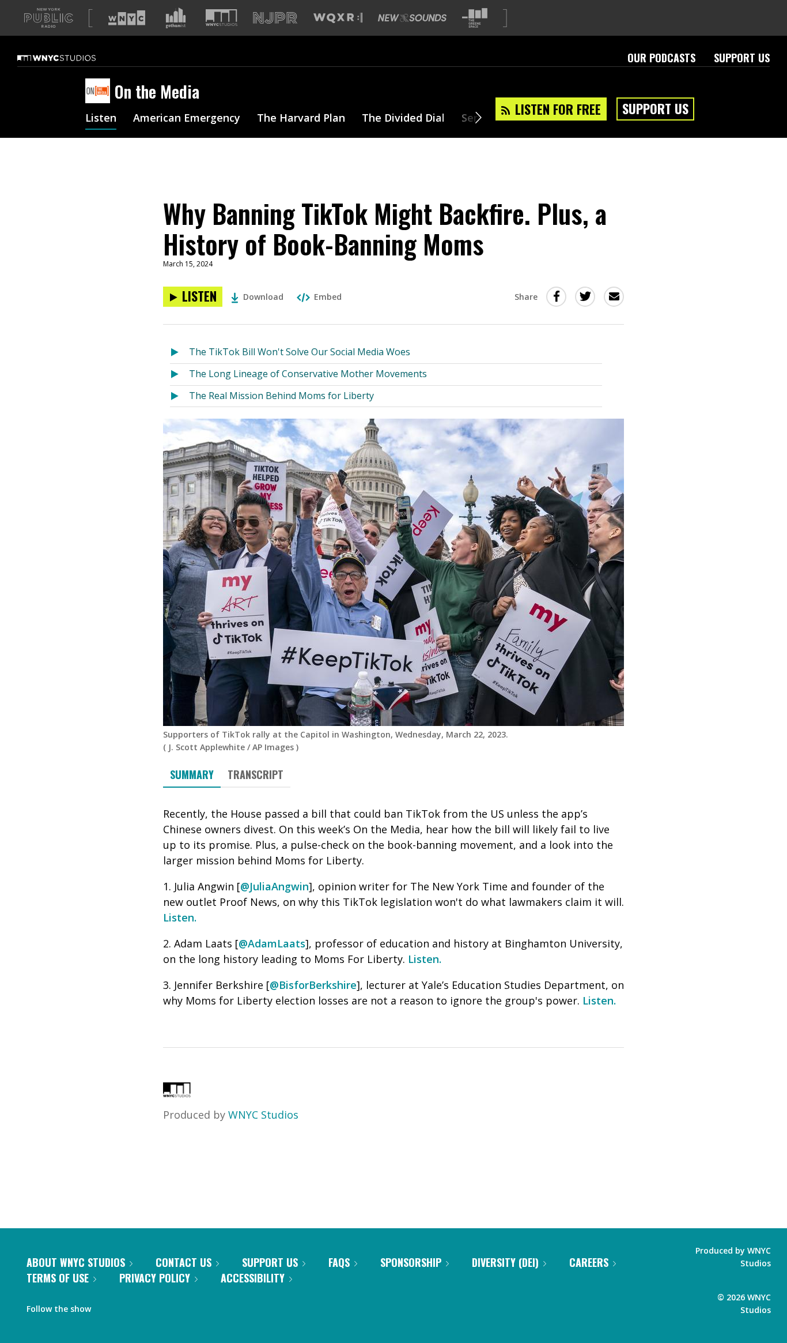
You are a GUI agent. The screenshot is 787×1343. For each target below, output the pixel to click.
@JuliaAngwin (274, 886)
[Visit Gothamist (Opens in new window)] (175, 17)
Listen (100, 119)
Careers (588, 1262)
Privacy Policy (154, 1277)
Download (263, 296)
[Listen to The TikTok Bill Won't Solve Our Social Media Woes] (179, 352)
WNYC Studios (263, 1115)
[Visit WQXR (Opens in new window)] (337, 18)
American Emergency (186, 119)
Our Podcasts (661, 57)
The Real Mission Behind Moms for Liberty (281, 395)
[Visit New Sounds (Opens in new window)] (412, 18)
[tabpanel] (393, 907)
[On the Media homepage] (100, 91)
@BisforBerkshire (313, 985)
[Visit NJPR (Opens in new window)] (275, 18)
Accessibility (253, 1277)
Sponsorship (410, 1262)
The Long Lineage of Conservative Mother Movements (308, 373)
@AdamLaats (272, 943)
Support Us (742, 57)
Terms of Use (58, 1277)
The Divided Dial (403, 119)
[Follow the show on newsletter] (152, 1306)
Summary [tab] (192, 774)
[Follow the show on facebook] (108, 1306)
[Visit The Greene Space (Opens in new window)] (474, 18)
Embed (328, 296)
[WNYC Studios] (177, 1093)
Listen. (179, 917)
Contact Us (183, 1262)
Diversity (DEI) (505, 1262)
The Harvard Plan (301, 119)
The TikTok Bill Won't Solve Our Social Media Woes (299, 351)
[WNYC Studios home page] (70, 57)
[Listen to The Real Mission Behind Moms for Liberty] (179, 396)
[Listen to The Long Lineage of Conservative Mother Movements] (179, 374)
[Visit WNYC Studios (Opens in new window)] (221, 17)
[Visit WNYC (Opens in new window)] (126, 17)
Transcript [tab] (255, 774)
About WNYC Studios (76, 1262)
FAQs (339, 1262)
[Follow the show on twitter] (130, 1306)
